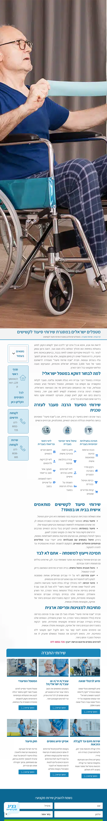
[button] (13, 353)
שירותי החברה (87, 336)
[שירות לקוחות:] (23, 448)
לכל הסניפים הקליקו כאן (17, 397)
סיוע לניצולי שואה (89, 681)
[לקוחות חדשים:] (23, 421)
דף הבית (97, 336)
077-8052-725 (57, 641)
